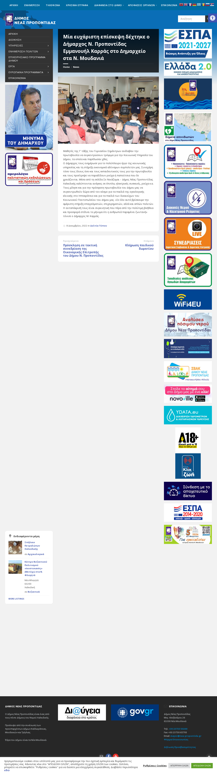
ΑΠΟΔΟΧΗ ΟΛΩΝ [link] (202, 765)
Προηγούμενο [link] (70, 241)
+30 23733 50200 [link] (178, 728)
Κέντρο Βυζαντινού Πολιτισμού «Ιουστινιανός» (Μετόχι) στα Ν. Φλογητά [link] (36, 568)
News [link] (76, 66)
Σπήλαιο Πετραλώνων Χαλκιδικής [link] (32, 545)
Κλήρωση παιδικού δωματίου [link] (139, 247)
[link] (212, 18)
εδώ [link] (7, 770)
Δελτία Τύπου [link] (98, 225)
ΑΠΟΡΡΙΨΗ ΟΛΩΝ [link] (179, 765)
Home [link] (66, 66)
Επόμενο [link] (149, 241)
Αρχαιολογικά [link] (36, 554)
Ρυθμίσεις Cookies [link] (155, 765)
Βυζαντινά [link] (34, 591)
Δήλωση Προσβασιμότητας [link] (180, 747)
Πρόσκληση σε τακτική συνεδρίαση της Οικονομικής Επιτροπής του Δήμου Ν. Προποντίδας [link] (83, 250)
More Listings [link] (16, 598)
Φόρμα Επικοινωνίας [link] (176, 739)
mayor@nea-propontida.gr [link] (185, 735)
